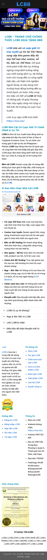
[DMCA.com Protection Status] (7, 405)
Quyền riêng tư (35, 386)
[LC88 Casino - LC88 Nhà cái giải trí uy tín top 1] (23, 4)
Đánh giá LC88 (35, 374)
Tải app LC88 (10, 437)
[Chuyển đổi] (4, 310)
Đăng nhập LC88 (12, 424)
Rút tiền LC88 (10, 432)
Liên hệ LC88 (34, 382)
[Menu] (3, 4)
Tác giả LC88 (34, 355)
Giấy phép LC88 (35, 378)
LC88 (9, 48)
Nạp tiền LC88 (11, 428)
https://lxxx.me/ (15, 120)
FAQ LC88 (32, 351)
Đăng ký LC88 (10, 420)
